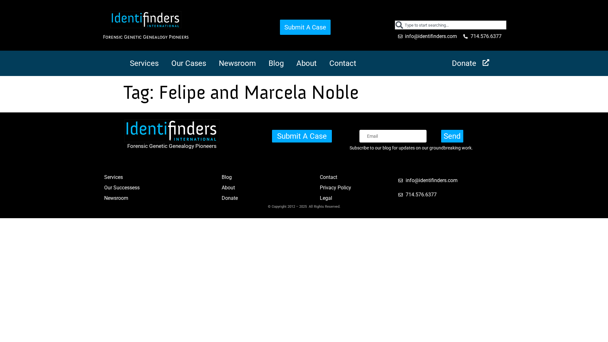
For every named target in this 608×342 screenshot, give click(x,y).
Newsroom (237, 63)
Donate (464, 63)
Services (144, 63)
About (306, 63)
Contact (342, 63)
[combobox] (451, 25)
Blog (276, 63)
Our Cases (188, 63)
